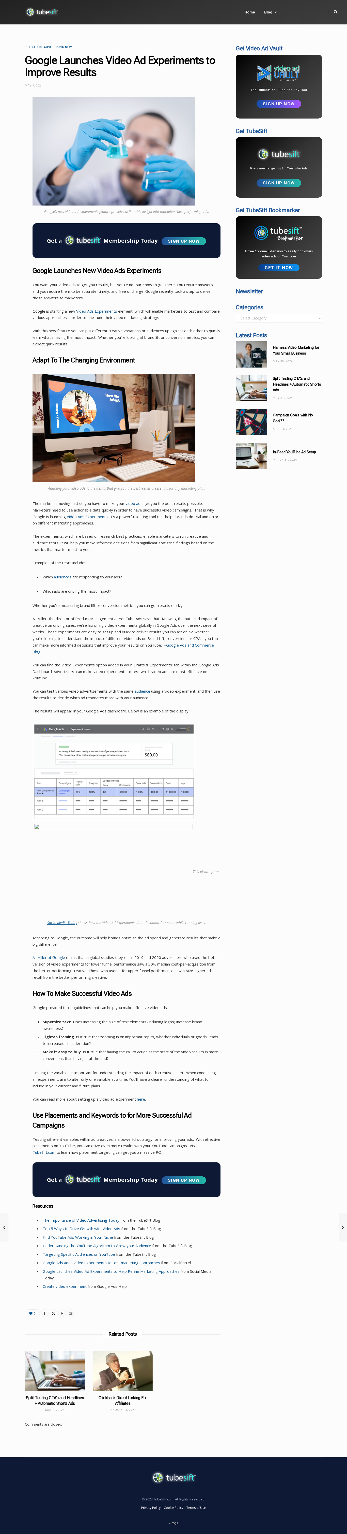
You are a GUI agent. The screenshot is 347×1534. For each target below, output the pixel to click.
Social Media (57, 922)
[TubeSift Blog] (42, 12)
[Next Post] (343, 1227)
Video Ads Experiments (96, 311)
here (140, 1099)
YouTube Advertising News (51, 47)
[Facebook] (11, 116)
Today (72, 922)
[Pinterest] (62, 1313)
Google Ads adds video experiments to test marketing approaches (101, 1262)
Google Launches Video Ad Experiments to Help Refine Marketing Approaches (111, 1271)
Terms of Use (196, 1508)
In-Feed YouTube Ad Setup (294, 452)
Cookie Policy (173, 1508)
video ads (134, 503)
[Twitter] (11, 129)
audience (142, 691)
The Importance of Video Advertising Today (81, 1220)
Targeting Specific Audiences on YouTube (79, 1254)
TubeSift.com (44, 1152)
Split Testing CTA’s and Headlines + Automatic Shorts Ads (297, 384)
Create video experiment (65, 1286)
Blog (268, 12)
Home (249, 12)
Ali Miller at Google (49, 957)
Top (175, 1523)
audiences (62, 576)
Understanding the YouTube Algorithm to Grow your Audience (97, 1245)
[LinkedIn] (11, 142)
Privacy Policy (151, 1508)
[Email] (11, 155)
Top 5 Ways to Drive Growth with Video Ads (81, 1228)
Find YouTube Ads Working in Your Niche (78, 1237)
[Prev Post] (4, 1227)
